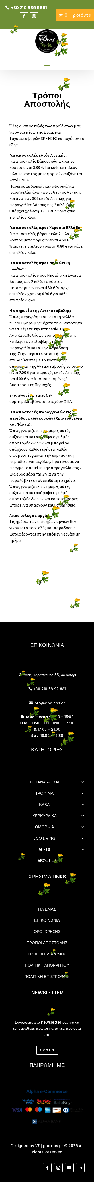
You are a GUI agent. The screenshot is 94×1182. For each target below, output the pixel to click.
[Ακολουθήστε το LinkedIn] (80, 1167)
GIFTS (44, 849)
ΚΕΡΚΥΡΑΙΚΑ (44, 815)
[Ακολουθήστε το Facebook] (24, 16)
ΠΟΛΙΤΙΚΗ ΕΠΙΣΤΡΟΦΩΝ (47, 976)
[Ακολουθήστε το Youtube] (69, 1167)
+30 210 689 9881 (29, 8)
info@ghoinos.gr (49, 703)
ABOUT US (47, 860)
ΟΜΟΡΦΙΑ (44, 827)
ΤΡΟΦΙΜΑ (44, 793)
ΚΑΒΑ (44, 804)
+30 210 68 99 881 (49, 689)
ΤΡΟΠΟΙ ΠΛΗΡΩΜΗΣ (47, 954)
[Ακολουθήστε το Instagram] (34, 16)
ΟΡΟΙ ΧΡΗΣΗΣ (47, 931)
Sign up (47, 1050)
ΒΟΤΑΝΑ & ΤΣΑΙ (44, 782)
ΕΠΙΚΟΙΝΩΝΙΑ (47, 920)
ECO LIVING (44, 838)
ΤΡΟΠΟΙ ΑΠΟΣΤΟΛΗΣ (47, 943)
